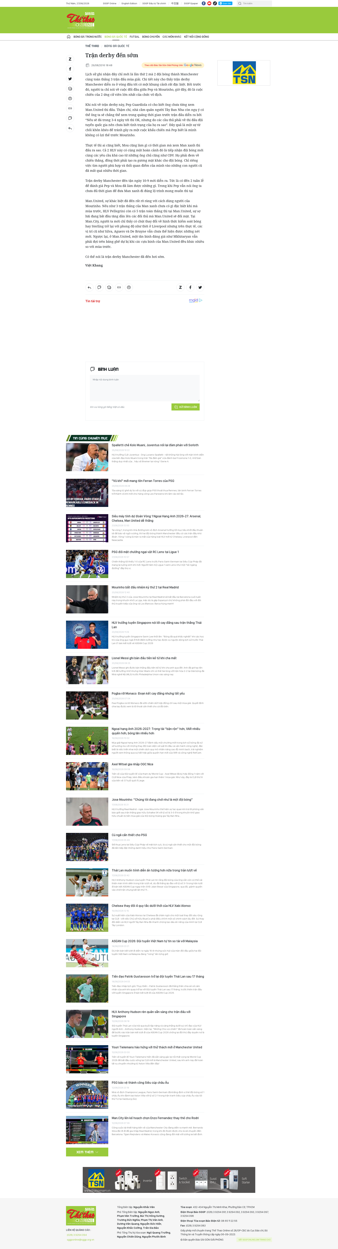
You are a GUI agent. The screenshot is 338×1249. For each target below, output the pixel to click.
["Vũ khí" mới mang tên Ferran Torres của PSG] (87, 493)
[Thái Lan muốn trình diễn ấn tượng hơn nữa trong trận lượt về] (87, 882)
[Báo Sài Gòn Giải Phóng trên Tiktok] (215, 3)
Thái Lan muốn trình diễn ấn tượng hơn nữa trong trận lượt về (154, 870)
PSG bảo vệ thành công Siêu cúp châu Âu (140, 1082)
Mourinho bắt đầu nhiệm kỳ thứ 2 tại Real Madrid (145, 587)
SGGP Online (109, 3)
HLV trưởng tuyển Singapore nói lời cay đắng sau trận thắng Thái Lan (157, 625)
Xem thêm (85, 1152)
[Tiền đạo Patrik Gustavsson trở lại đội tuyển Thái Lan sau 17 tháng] (87, 988)
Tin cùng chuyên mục (90, 438)
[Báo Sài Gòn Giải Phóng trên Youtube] (209, 3)
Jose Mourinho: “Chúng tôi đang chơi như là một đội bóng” (152, 799)
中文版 (175, 3)
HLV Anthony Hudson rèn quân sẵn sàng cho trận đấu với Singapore (151, 1014)
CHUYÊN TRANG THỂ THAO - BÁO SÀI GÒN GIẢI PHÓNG (81, 20)
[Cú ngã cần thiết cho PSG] (87, 847)
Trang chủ (68, 36)
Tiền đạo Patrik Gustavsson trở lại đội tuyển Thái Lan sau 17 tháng (158, 976)
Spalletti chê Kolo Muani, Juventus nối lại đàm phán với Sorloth (155, 445)
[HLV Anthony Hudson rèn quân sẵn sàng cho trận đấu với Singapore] (87, 1024)
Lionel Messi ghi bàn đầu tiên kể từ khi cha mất (144, 658)
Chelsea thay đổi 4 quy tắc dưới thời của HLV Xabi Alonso (151, 906)
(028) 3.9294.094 (77, 1235)
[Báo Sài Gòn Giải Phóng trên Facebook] (204, 3)
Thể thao (92, 46)
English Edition (129, 3)
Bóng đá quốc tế (116, 36)
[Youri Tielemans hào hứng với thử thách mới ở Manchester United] (87, 1059)
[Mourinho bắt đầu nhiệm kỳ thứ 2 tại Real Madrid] (87, 599)
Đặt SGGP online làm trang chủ (255, 1239)
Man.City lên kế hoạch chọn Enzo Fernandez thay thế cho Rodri (155, 1118)
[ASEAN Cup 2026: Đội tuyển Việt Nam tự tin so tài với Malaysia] (87, 953)
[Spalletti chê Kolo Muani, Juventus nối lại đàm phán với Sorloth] (87, 457)
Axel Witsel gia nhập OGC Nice (132, 764)
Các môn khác (171, 36)
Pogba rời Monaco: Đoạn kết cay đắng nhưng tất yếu (148, 693)
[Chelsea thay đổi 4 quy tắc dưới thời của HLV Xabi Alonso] (87, 918)
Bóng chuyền (151, 36)
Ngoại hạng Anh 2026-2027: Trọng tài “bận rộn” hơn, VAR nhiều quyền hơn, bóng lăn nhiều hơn (156, 731)
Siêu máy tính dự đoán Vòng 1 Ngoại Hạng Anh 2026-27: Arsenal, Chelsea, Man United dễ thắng (156, 518)
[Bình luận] (70, 118)
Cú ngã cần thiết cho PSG (129, 835)
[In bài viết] (70, 99)
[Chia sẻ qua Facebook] (70, 69)
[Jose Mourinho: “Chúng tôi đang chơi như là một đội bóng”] (87, 812)
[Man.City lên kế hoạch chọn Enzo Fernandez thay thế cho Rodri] (87, 1130)
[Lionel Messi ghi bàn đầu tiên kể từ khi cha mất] (87, 670)
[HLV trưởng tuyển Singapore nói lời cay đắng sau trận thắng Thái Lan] (87, 635)
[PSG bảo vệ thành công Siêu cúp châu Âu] (87, 1095)
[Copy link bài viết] (70, 108)
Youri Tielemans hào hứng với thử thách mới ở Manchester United (157, 1047)
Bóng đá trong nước (88, 36)
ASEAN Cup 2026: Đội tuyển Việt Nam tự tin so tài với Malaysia (155, 941)
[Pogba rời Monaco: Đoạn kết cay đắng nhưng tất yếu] (87, 705)
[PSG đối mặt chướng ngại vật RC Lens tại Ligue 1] (87, 564)
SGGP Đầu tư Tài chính (154, 3)
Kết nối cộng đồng (196, 36)
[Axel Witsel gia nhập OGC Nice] (87, 776)
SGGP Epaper (191, 3)
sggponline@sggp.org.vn (80, 1239)
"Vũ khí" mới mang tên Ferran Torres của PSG (143, 481)
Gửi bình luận (188, 407)
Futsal (134, 36)
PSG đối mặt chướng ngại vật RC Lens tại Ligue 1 (145, 552)
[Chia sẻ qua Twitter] (70, 79)
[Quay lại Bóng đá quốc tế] (70, 128)
